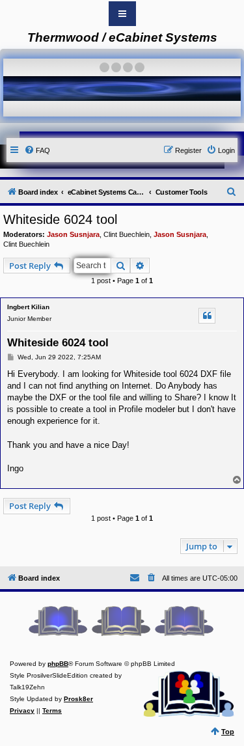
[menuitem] (37, 150)
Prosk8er (78, 698)
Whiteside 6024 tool (60, 219)
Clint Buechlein (126, 234)
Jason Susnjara (73, 234)
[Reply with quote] (206, 316)
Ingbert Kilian (28, 307)
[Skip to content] (122, 13)
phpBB (57, 663)
